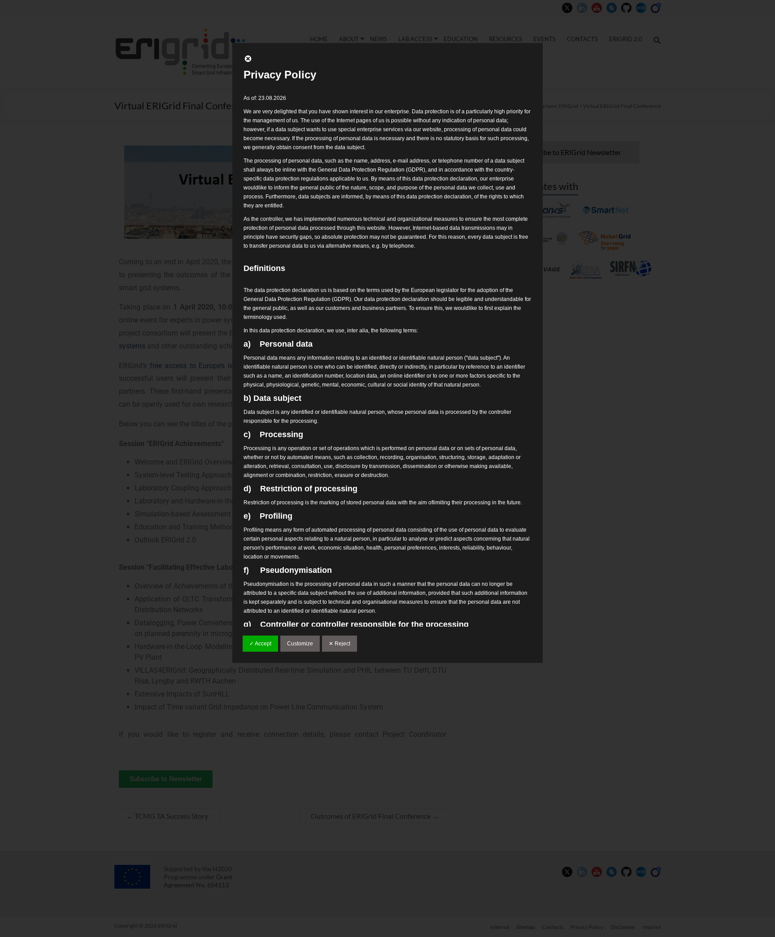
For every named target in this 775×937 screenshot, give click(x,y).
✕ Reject (339, 643)
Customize (300, 643)
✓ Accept (260, 643)
